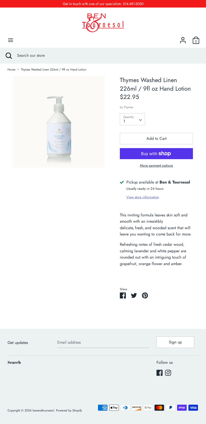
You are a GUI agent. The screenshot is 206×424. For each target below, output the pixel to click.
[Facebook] (160, 373)
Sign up (175, 342)
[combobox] (132, 119)
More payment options (156, 165)
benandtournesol (43, 410)
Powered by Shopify (69, 410)
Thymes (128, 107)
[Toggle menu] (10, 40)
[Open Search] (8, 55)
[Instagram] (168, 373)
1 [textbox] (124, 121)
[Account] (183, 38)
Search (14, 362)
